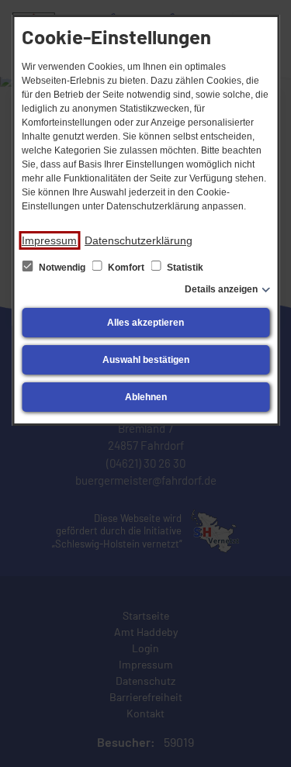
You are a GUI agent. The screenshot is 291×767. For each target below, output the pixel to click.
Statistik (184, 267)
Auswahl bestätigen (145, 359)
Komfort (126, 267)
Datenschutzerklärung (138, 240)
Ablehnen (146, 397)
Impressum (49, 240)
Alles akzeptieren (145, 322)
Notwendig (62, 267)
